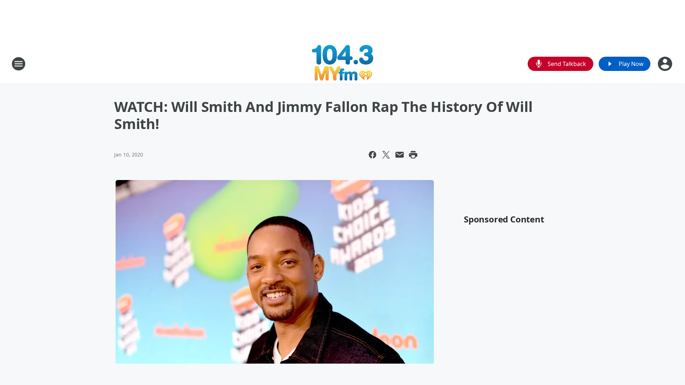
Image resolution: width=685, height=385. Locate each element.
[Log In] (666, 64)
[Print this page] (413, 155)
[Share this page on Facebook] (372, 155)
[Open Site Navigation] (18, 64)
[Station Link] (342, 63)
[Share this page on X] (386, 155)
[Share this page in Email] (400, 155)
